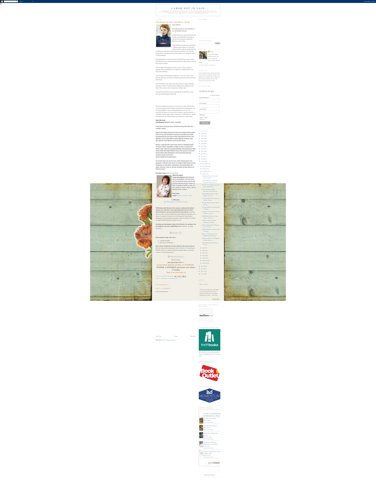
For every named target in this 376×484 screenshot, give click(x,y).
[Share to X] (182, 276)
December (205, 163)
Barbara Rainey (208, 455)
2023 (202, 141)
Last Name (202, 109)
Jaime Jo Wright (208, 437)
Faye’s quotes (204, 284)
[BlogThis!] (180, 276)
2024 (202, 138)
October (204, 169)
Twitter (190, 195)
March (204, 258)
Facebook (185, 195)
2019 (202, 151)
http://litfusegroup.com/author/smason (176, 202)
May (203, 253)
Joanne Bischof (208, 420)
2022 (202, 143)
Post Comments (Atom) (169, 340)
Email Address (204, 97)
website (179, 195)
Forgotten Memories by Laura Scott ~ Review (210, 177)
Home (176, 336)
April (203, 255)
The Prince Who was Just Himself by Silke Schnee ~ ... (210, 239)
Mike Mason (207, 446)
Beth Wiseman (208, 427)
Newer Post (159, 336)
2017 (202, 156)
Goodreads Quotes (215, 299)
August (204, 174)
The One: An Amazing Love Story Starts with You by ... (211, 186)
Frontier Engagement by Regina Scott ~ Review (210, 226)
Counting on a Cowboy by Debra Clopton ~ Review (210, 212)
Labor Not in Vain (188, 8)
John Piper (215, 295)
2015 (202, 161)
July (203, 248)
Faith (211, 51)
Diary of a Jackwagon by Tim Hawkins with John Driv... (209, 235)
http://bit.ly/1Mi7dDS (172, 173)
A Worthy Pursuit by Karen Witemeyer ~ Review (209, 221)
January (204, 263)
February (204, 260)
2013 (202, 269)
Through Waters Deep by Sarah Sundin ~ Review (210, 195)
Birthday (202, 115)
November (205, 166)
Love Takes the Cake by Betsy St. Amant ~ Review (211, 199)
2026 (202, 133)
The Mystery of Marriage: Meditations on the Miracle (211, 443)
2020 (202, 149)
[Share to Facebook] (183, 276)
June (203, 250)
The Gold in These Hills (210, 418)
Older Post (193, 336)
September (205, 171)
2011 (202, 274)
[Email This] (178, 276)
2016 (202, 159)
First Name (202, 103)
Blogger (213, 475)
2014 (202, 266)
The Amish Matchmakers (210, 426)
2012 (202, 271)
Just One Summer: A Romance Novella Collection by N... (210, 181)
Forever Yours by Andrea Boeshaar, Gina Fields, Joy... (210, 190)
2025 (202, 136)
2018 (202, 154)
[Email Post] (175, 276)
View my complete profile (207, 65)
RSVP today (175, 260)
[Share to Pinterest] (185, 276)
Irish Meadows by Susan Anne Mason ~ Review (210, 217)
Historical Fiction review (169, 278)
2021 (202, 146)
